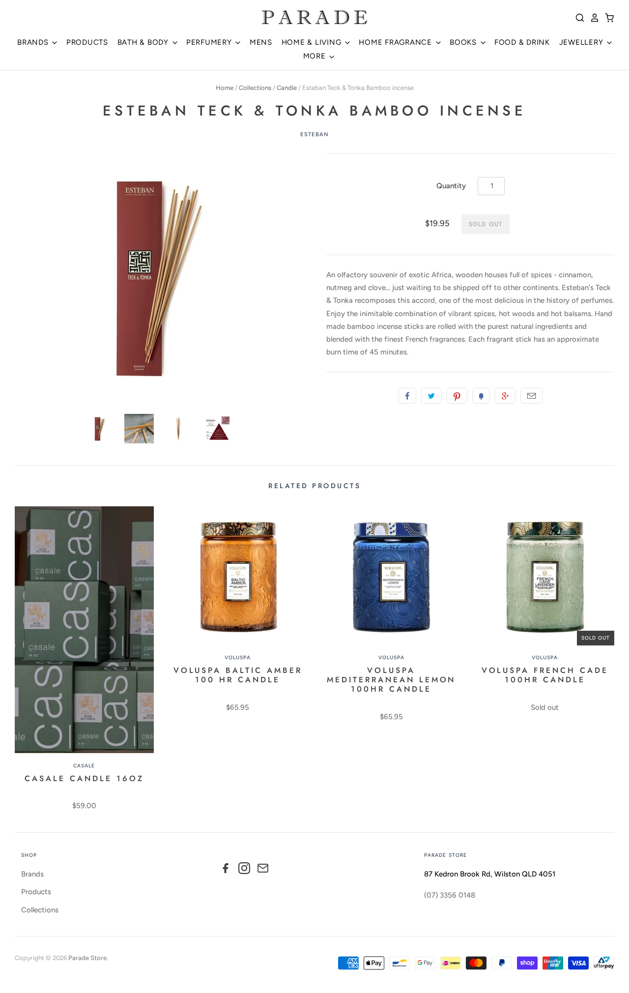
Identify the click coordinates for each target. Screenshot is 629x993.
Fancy (481, 396)
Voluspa (238, 657)
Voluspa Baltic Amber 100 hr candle (237, 675)
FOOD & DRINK (522, 42)
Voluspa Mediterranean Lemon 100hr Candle (391, 680)
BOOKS (464, 42)
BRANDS (34, 42)
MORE (315, 56)
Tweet (431, 396)
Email (531, 396)
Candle (287, 87)
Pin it (457, 396)
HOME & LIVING (313, 42)
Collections (255, 87)
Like (407, 396)
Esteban (314, 134)
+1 (505, 396)
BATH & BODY (144, 42)
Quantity (451, 185)
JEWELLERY (582, 42)
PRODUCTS (87, 42)
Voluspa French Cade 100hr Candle (545, 675)
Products (36, 891)
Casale (84, 765)
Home (224, 87)
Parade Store (87, 958)
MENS (261, 42)
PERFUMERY (210, 42)
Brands (32, 874)
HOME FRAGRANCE (396, 42)
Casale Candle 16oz (84, 778)
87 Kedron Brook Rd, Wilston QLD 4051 (489, 874)
